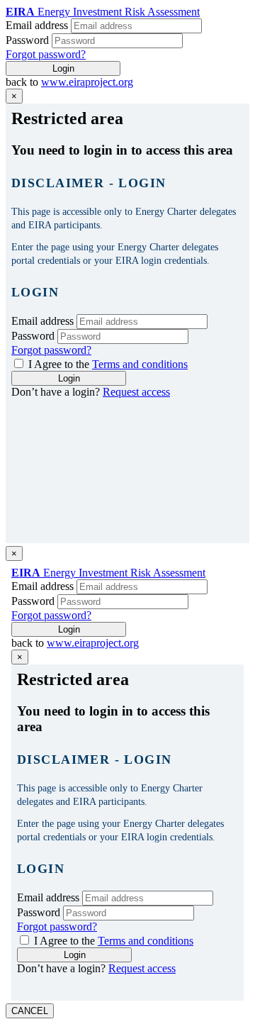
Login (63, 68)
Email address (37, 25)
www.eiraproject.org (87, 82)
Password (27, 40)
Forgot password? (46, 54)
